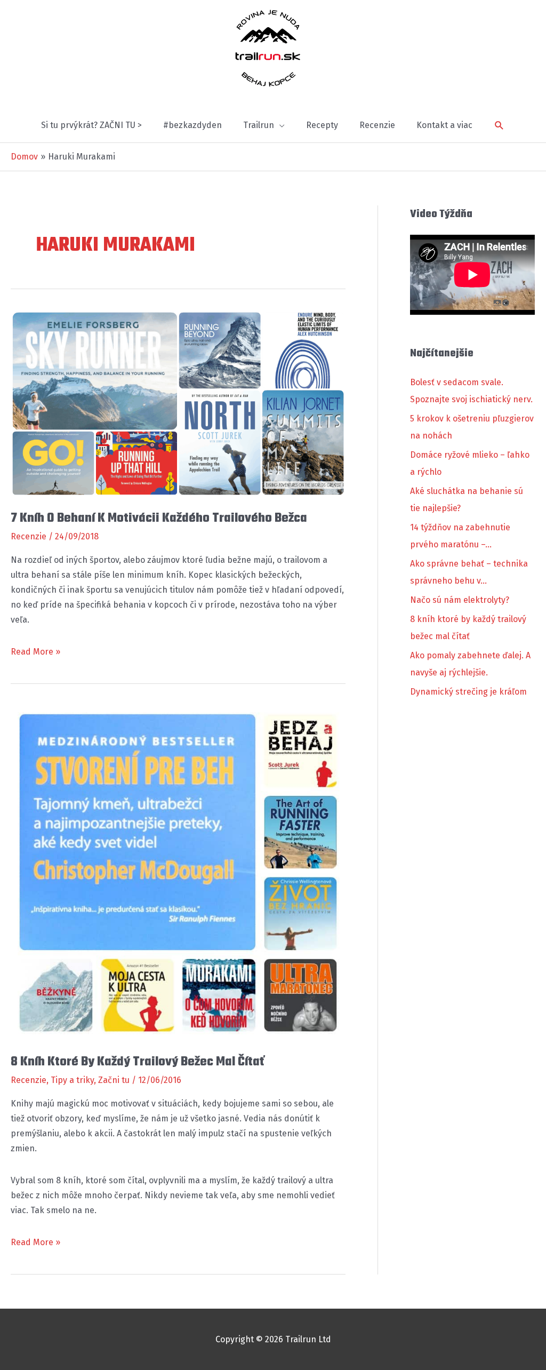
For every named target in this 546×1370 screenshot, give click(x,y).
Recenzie (28, 536)
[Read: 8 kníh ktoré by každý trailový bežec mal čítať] (178, 872)
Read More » (35, 652)
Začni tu (114, 1080)
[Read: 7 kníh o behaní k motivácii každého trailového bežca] (178, 403)
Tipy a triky (72, 1080)
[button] (499, 125)
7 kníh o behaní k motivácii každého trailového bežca (159, 518)
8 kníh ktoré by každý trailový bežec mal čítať (137, 1062)
